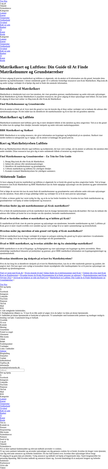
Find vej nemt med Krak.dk (11, 273)
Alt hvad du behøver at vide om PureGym (30, 278)
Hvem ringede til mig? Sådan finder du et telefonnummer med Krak (53, 273)
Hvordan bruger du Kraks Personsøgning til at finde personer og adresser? (51, 275)
